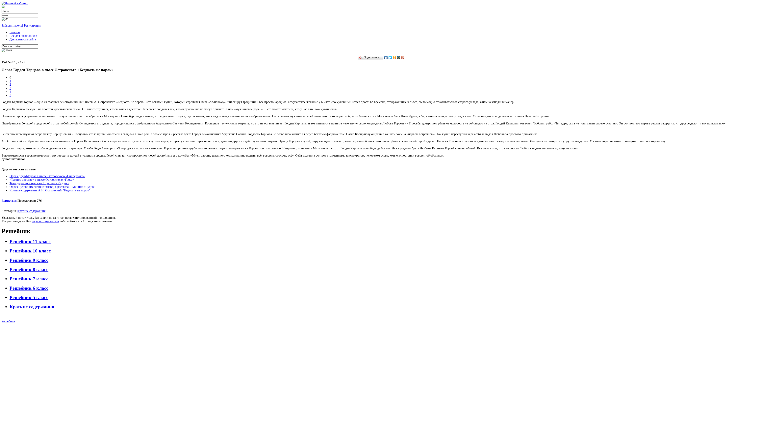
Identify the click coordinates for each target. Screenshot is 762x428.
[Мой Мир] (398, 57)
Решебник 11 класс (30, 241)
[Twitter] (390, 57)
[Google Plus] (403, 57)
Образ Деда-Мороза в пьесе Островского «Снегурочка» (47, 176)
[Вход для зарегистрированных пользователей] (15, 3)
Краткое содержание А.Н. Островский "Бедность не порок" (50, 190)
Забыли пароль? (12, 25)
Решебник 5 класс (29, 297)
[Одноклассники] (394, 57)
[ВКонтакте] (386, 57)
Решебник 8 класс (29, 269)
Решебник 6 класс (29, 288)
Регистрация (32, 25)
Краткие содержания (31, 211)
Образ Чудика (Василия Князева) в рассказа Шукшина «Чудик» (52, 186)
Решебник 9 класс (29, 260)
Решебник (8, 321)
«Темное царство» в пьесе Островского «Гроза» (42, 179)
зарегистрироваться (45, 221)
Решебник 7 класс (29, 278)
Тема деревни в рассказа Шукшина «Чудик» (39, 183)
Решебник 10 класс (30, 250)
